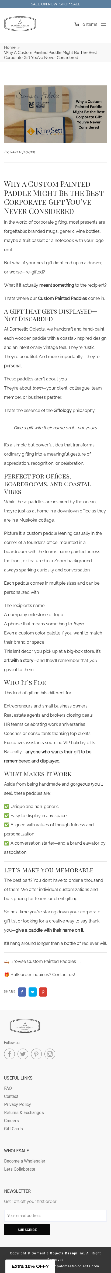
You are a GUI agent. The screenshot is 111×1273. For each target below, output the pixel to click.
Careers (11, 1120)
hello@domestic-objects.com (73, 1266)
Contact (11, 1096)
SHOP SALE (69, 4)
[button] (30, 1266)
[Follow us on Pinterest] (43, 992)
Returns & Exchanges (24, 1112)
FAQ (8, 1088)
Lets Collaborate (19, 1169)
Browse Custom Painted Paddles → (46, 961)
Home (10, 47)
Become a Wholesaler (24, 1161)
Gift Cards (13, 1128)
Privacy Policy (17, 1104)
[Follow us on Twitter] (33, 992)
